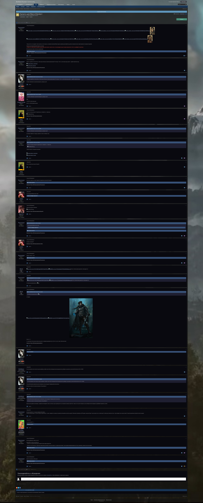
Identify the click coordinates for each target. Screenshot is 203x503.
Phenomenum (24, 15)
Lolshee (21, 198)
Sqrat (21, 119)
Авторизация (177, 13)
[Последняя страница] (29, 22)
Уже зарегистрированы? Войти (174, 1)
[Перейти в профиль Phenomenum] (17, 14)
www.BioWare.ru (20, 4)
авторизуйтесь (49, 475)
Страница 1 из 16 (33, 22)
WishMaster (21, 369)
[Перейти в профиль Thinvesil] (21, 78)
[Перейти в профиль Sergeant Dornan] (21, 96)
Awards (73, 4)
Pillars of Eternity (35, 15)
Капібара (21, 430)
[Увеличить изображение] (39, 30)
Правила (27, 6)
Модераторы (33, 6)
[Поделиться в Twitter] (18, 488)
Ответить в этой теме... (27, 479)
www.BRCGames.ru (29, 4)
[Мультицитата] (27, 55)
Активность (42, 4)
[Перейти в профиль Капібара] (21, 424)
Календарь (23, 6)
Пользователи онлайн (41, 6)
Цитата (30, 55)
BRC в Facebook (61, 4)
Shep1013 (21, 214)
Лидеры (68, 4)
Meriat (21, 269)
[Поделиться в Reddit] (16, 488)
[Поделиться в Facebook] (20, 488)
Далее (27, 22)
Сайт (36, 4)
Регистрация (184, 1)
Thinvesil (21, 83)
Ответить (181, 19)
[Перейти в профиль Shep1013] (21, 209)
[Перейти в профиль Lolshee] (21, 194)
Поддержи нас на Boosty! (51, 4)
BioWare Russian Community (25, 2)
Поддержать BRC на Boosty (101, 11)
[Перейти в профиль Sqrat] (21, 114)
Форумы (17, 6)
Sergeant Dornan (21, 102)
